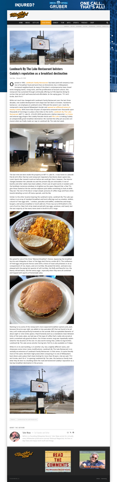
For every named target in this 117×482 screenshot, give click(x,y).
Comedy (55, 23)
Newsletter (105, 26)
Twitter (72, 26)
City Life (36, 23)
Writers (98, 478)
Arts (68, 23)
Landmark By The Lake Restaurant (27, 419)
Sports (76, 23)
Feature (13, 419)
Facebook (66, 26)
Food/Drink (46, 23)
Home (21, 23)
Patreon (99, 26)
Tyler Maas (12, 78)
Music (28, 23)
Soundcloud (92, 26)
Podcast (84, 23)
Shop (92, 23)
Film (62, 23)
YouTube (85, 26)
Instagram (78, 26)
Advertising (104, 478)
